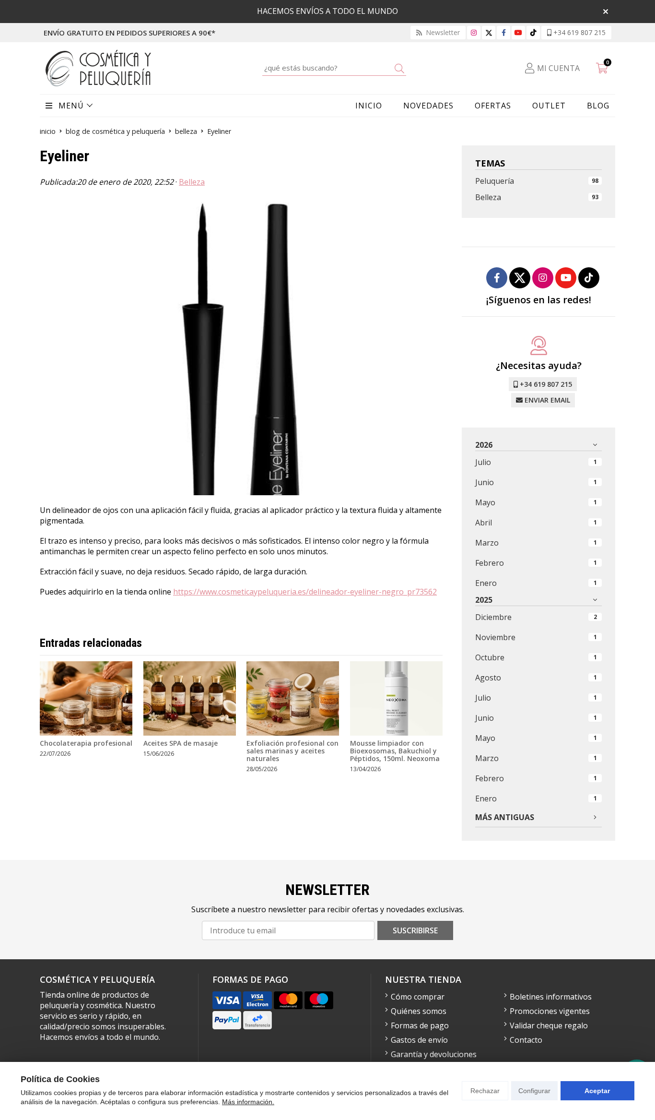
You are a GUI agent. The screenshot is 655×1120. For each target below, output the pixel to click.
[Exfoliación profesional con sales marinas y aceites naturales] (292, 698)
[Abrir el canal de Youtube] (518, 32)
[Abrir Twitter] (488, 32)
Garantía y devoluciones (434, 1054)
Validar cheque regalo (549, 1025)
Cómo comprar (417, 996)
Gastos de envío (419, 1040)
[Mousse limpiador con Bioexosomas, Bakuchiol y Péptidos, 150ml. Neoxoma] (396, 698)
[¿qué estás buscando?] (334, 67)
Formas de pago (420, 1025)
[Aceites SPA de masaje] (189, 698)
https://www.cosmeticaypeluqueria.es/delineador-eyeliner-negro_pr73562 (305, 591)
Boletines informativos (551, 996)
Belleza (192, 182)
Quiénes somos (418, 1011)
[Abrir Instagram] (474, 32)
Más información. (248, 1102)
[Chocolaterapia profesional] (86, 698)
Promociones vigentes (550, 1011)
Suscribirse (415, 930)
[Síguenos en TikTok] (533, 32)
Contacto (526, 1040)
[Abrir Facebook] (504, 32)
